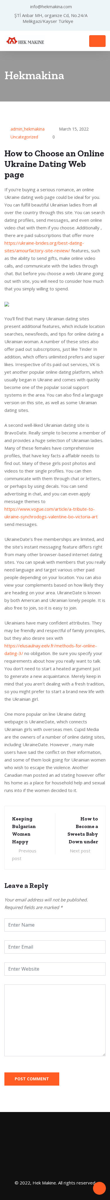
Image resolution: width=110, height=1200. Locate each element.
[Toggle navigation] (97, 41)
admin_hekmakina (28, 129)
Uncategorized (24, 137)
